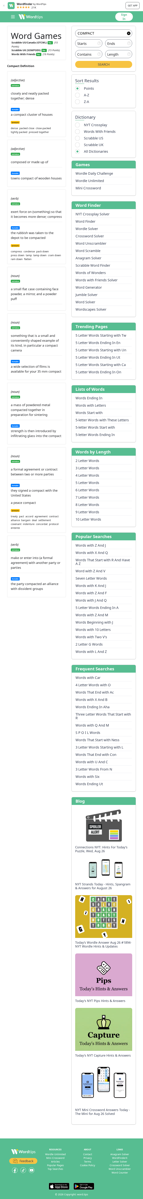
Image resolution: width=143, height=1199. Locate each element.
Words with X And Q (92, 552)
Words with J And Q (91, 600)
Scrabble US (93, 138)
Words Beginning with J (94, 622)
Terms (87, 1161)
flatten (28, 259)
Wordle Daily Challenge (94, 173)
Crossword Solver (90, 236)
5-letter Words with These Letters (102, 420)
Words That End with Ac (95, 692)
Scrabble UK (93, 144)
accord (29, 516)
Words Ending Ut (89, 784)
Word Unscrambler (91, 243)
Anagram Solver (88, 258)
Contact (87, 1154)
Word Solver (85, 302)
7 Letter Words (87, 497)
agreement (41, 516)
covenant (16, 524)
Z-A (86, 101)
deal (34, 520)
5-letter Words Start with (95, 427)
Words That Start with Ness (97, 740)
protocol (54, 524)
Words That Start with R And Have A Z (103, 562)
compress (16, 251)
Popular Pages (55, 1165)
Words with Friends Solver (97, 280)
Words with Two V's (91, 637)
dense (14, 128)
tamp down (40, 255)
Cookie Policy (87, 1165)
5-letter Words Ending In (95, 434)
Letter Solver (119, 1161)
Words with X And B (91, 699)
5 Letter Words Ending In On (98, 372)
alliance (15, 520)
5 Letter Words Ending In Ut (98, 357)
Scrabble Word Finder (93, 265)
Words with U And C (92, 762)
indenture (29, 524)
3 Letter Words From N (94, 769)
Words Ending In (89, 398)
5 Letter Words (87, 482)
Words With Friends (100, 131)
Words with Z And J (91, 545)
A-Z (86, 95)
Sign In (124, 17)
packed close (26, 128)
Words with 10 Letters (93, 629)
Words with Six (88, 776)
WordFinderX (119, 1158)
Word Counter (120, 1172)
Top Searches (55, 1169)
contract (54, 516)
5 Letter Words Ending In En (98, 342)
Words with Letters (91, 405)
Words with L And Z (91, 651)
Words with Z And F (91, 593)
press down (17, 255)
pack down (42, 251)
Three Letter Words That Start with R (103, 716)
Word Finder (85, 221)
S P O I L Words (88, 732)
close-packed (43, 128)
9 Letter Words (87, 512)
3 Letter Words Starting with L (99, 747)
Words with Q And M (92, 725)
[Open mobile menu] (13, 17)
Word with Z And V (90, 571)
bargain (26, 520)
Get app (132, 5)
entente (15, 528)
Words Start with (89, 412)
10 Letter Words (88, 519)
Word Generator (89, 287)
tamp (29, 255)
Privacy (88, 1158)
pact (21, 516)
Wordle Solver (87, 228)
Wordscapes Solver (91, 309)
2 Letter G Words (89, 644)
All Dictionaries (96, 151)
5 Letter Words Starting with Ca (101, 364)
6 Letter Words (87, 490)
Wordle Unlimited (90, 180)
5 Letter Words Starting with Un (101, 350)
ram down (17, 259)
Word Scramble (88, 250)
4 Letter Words (87, 475)
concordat (42, 524)
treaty (14, 516)
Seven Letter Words (91, 578)
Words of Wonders (91, 272)
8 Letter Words (87, 504)
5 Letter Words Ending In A (97, 607)
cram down (54, 255)
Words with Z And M (92, 615)
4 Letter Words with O (93, 685)
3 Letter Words (87, 468)
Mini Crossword (88, 188)
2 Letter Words (87, 460)
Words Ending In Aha (93, 707)
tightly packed (19, 132)
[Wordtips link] (30, 17)
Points (89, 88)
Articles (55, 1161)
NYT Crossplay (95, 125)
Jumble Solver (86, 294)
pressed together (39, 132)
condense (29, 251)
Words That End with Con (96, 754)
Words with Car (88, 677)
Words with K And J (91, 585)
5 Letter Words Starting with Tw (101, 335)
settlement (44, 520)
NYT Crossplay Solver (93, 214)
